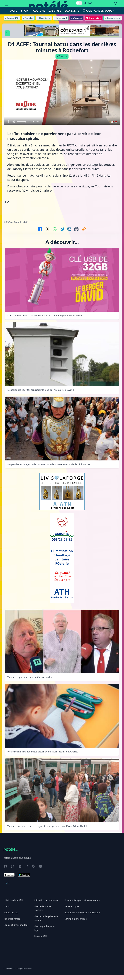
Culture (39, 10)
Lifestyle (54, 10)
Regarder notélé (12, 918)
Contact (7, 906)
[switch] (79, 3)
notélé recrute (11, 912)
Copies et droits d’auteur (16, 924)
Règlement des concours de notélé (82, 912)
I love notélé (95, 18)
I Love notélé (40, 936)
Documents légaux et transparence (82, 900)
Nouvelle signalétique (75, 918)
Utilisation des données (46, 900)
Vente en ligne (71, 906)
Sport (25, 10)
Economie (72, 10)
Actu (13, 10)
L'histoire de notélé (13, 900)
